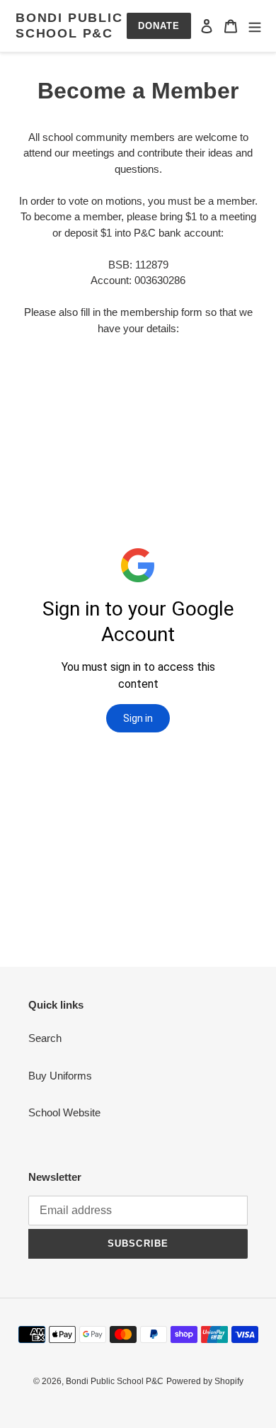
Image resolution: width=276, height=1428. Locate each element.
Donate (159, 26)
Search (45, 1038)
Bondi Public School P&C (69, 25)
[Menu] (255, 26)
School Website (64, 1112)
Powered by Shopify (204, 1381)
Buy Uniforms (60, 1076)
